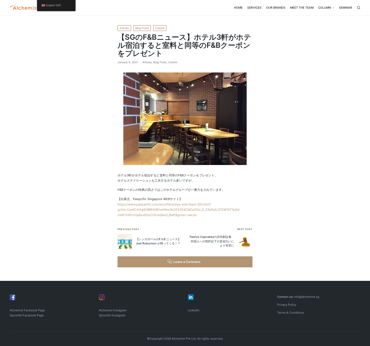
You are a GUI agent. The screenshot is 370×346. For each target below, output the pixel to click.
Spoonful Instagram (112, 315)
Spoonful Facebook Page (27, 315)
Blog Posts (142, 28)
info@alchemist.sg (306, 297)
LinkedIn (193, 310)
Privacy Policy (286, 304)
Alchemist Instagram (113, 310)
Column (160, 28)
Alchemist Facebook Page (28, 310)
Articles (124, 28)
